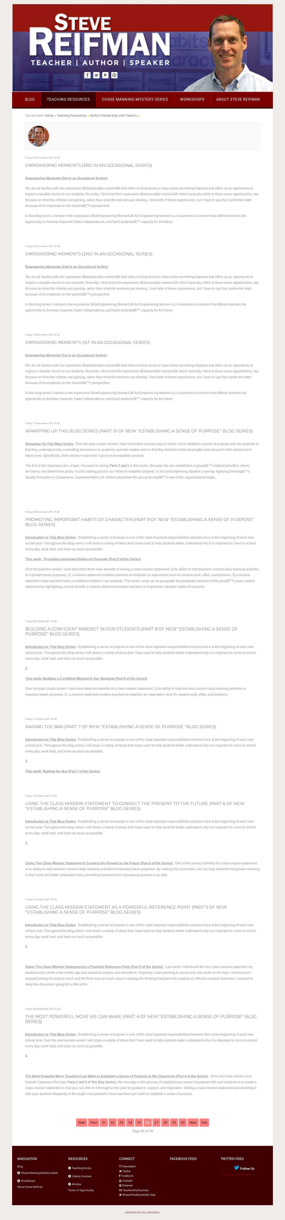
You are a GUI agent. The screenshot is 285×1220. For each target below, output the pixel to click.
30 (183, 1123)
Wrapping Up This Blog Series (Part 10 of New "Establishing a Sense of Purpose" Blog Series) (139, 431)
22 (113, 1123)
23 (121, 1123)
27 (156, 1123)
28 (165, 1123)
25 (139, 1123)
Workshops (192, 99)
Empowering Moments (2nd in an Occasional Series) (89, 253)
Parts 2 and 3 (119, 466)
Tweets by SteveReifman (235, 1174)
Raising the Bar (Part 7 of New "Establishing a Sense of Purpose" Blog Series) (120, 726)
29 (174, 1123)
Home (49, 116)
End (204, 1123)
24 (130, 1123)
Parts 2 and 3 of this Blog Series (91, 1082)
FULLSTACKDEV (150, 1212)
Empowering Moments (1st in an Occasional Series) (87, 342)
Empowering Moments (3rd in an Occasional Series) (88, 165)
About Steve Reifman (238, 99)
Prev (93, 1123)
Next (193, 1123)
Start (81, 1123)
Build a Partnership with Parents (113, 116)
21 (104, 1123)
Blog (30, 99)
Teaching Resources (68, 99)
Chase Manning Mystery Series (135, 99)
